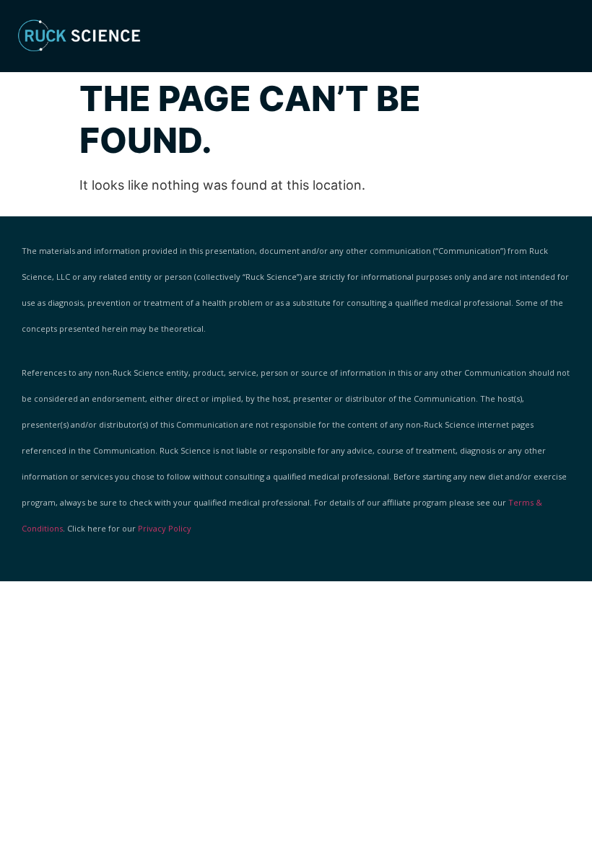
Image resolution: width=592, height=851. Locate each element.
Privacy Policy (164, 528)
